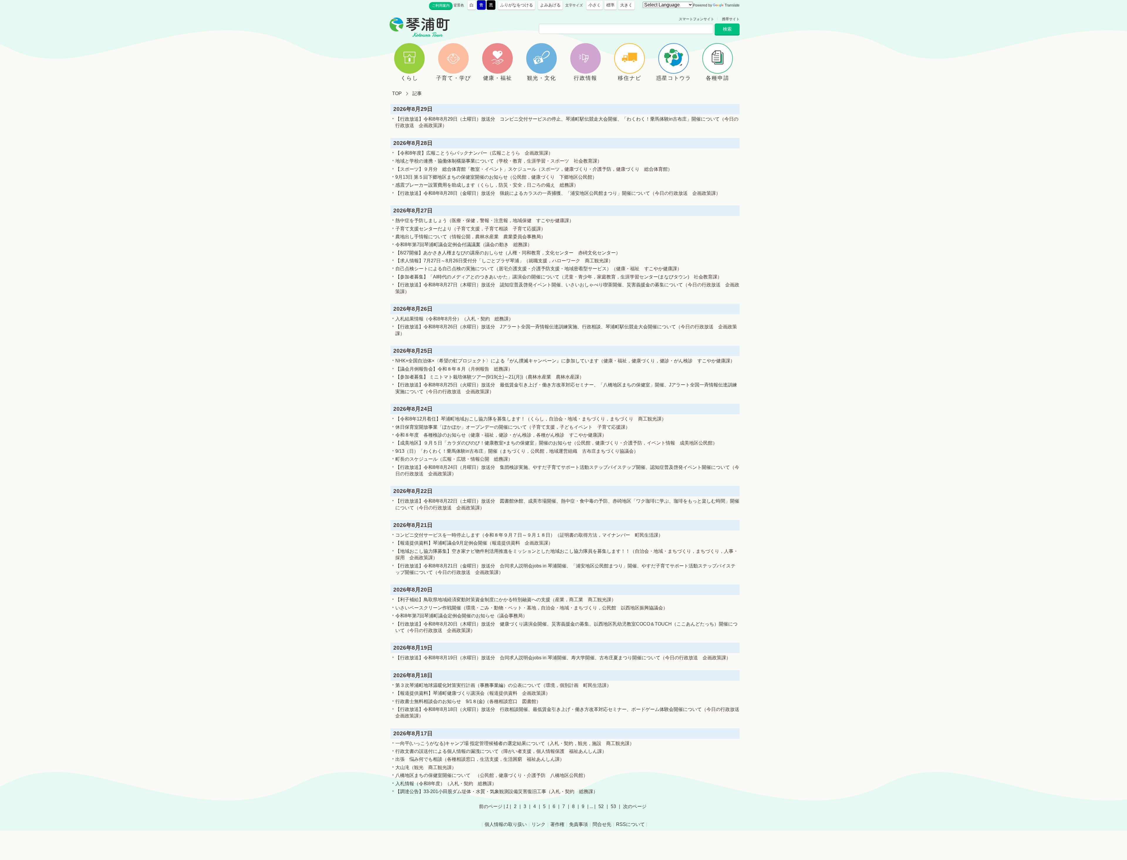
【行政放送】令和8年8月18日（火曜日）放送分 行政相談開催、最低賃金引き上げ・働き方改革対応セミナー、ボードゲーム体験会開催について (548, 709)
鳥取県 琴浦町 (477, 19)
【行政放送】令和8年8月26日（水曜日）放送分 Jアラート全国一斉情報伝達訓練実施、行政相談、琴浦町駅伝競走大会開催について (535, 326)
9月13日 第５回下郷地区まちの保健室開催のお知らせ (451, 177)
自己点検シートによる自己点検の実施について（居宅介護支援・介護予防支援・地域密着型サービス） (503, 268)
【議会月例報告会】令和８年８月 (430, 368)
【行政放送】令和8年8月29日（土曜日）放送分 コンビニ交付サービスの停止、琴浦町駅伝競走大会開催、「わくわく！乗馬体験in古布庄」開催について (557, 118)
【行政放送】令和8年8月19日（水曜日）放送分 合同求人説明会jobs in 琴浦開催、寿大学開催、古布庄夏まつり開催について (527, 657)
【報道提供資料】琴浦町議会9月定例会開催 (441, 542)
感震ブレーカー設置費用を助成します (435, 185)
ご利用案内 (441, 6)
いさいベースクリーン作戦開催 (428, 607)
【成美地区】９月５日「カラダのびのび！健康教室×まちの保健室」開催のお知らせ (483, 442)
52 (601, 806)
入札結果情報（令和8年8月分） (428, 318)
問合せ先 (602, 824)
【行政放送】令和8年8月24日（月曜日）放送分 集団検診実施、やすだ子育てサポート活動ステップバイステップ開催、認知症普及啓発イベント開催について (562, 467)
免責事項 (578, 824)
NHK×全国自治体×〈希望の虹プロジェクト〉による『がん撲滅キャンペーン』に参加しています (497, 360)
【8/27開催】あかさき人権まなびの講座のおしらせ (449, 252)
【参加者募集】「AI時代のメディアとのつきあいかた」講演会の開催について (477, 276)
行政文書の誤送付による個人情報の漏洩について (447, 751)
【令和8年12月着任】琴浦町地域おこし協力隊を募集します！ (460, 418)
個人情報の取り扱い (506, 824)
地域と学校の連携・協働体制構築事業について (444, 160)
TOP (397, 93)
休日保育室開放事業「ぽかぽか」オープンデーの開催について (461, 427)
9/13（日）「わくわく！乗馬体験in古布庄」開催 (446, 451)
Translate (732, 5)
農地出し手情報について (421, 236)
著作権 (557, 824)
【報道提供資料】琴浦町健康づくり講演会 (440, 693)
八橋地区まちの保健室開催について (435, 775)
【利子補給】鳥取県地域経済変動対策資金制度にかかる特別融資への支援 (472, 599)
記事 (417, 93)
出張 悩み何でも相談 (418, 759)
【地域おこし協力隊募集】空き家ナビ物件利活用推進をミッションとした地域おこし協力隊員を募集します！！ (512, 551)
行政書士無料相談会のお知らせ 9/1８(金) (440, 701)
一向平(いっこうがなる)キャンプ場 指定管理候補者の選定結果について (470, 743)
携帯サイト (731, 19)
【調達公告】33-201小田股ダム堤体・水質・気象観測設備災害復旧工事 (470, 791)
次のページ (635, 806)
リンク (539, 824)
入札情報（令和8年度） (420, 783)
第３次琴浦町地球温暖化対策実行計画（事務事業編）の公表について (468, 685)
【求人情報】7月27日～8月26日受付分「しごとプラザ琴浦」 (459, 260)
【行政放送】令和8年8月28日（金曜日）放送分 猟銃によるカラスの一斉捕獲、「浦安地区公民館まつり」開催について (522, 193)
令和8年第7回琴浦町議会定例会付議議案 (437, 244)
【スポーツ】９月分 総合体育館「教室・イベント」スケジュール (465, 169)
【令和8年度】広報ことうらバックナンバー (441, 153)
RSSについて (630, 824)
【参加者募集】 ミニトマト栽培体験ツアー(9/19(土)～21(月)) (459, 376)
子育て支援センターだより (423, 228)
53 (613, 806)
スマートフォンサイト (696, 19)
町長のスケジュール (416, 459)
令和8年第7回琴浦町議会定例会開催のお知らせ (445, 615)
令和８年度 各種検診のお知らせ (430, 434)
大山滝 (402, 767)
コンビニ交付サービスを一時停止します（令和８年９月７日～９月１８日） (475, 535)
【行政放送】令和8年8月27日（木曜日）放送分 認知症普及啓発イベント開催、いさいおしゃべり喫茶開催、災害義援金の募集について (539, 284)
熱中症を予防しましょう (421, 220)
